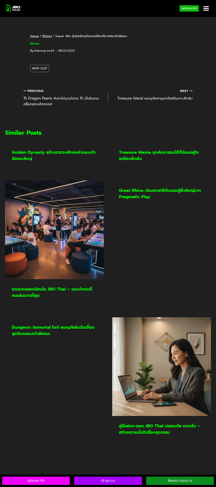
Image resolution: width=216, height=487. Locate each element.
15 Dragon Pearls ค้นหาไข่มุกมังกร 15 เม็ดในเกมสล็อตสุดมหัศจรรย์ (61, 98)
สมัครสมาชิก (189, 8)
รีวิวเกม (34, 44)
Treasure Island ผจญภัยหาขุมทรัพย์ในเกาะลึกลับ (155, 95)
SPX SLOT (39, 68)
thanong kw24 (44, 50)
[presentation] (54, 229)
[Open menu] (206, 8)
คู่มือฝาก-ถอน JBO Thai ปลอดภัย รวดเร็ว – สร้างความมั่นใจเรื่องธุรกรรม (159, 429)
